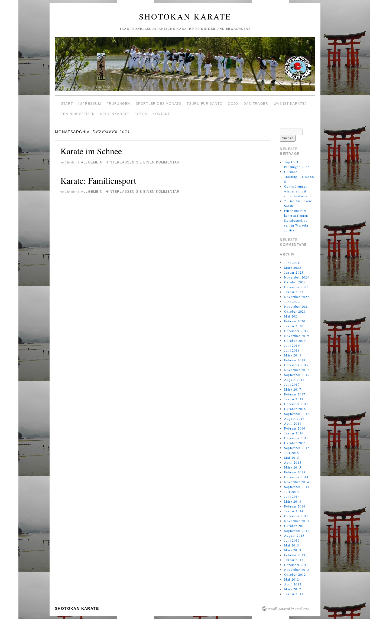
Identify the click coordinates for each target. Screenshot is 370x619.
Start (67, 104)
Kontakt (161, 114)
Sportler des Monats (158, 104)
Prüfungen (118, 104)
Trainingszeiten (78, 114)
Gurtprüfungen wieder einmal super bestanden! (297, 191)
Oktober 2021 (295, 311)
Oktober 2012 (295, 574)
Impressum (89, 104)
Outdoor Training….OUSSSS (299, 176)
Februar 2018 (294, 360)
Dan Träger (256, 104)
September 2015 (297, 448)
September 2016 (297, 413)
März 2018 (292, 355)
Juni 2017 (292, 384)
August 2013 (294, 535)
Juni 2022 (292, 301)
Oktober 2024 (295, 282)
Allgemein (92, 162)
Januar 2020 (293, 326)
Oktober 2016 (295, 409)
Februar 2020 (294, 321)
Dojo (233, 104)
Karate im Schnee (91, 151)
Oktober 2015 (295, 443)
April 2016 (292, 423)
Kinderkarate (114, 114)
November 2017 (296, 370)
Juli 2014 (291, 491)
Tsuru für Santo (204, 104)
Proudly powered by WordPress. (289, 608)
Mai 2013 (291, 545)
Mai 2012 (291, 579)
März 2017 (292, 389)
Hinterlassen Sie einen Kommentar (143, 162)
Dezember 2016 (296, 404)
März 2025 (292, 267)
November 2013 (296, 521)
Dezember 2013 (296, 516)
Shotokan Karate (185, 16)
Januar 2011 (293, 594)
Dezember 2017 (296, 365)
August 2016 (294, 418)
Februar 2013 (294, 555)
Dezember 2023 (296, 287)
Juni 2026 (292, 262)
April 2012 (292, 584)
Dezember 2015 (296, 438)
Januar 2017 (293, 399)
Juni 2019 (292, 345)
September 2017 (297, 374)
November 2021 (296, 306)
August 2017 (294, 379)
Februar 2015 (294, 472)
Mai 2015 (291, 457)
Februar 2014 (294, 506)
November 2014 (296, 482)
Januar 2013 (293, 560)
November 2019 (296, 335)
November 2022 (296, 296)
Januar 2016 (293, 433)
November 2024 (296, 277)
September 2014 (297, 486)
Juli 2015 (291, 452)
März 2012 (292, 589)
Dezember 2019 (296, 331)
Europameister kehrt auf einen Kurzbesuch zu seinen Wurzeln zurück (296, 220)
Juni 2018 (292, 350)
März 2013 (292, 550)
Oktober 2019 (295, 340)
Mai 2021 (291, 316)
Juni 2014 (292, 496)
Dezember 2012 (296, 564)
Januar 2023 (293, 292)
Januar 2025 (293, 272)
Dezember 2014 (296, 477)
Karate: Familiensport (98, 180)
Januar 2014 (293, 511)
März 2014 (292, 501)
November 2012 (296, 569)
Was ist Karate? (290, 104)
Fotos (141, 114)
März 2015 (292, 467)
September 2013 (297, 530)
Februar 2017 (294, 394)
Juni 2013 (292, 540)
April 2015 (292, 462)
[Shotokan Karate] (185, 66)
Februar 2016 (294, 428)
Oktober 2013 (295, 525)
